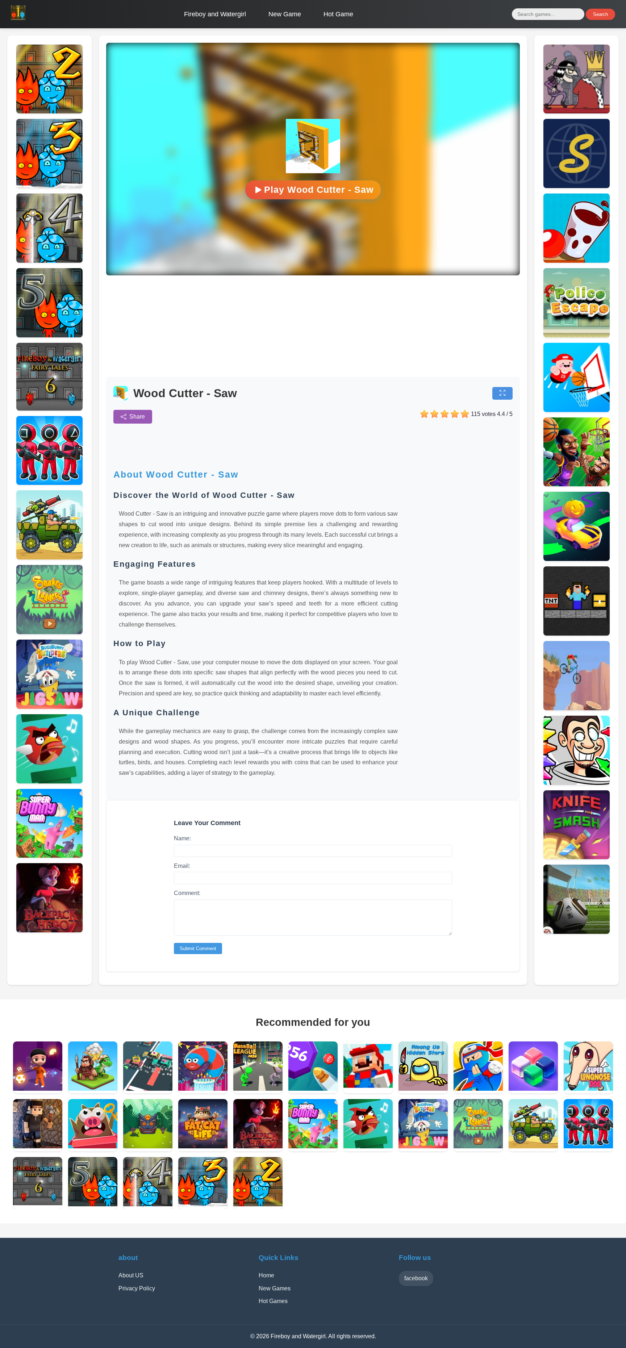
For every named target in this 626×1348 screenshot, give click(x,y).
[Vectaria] (37, 1146)
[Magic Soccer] (37, 1089)
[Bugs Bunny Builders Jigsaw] (49, 707)
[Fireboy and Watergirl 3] (49, 186)
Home (266, 1275)
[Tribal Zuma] (147, 1146)
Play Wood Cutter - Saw (318, 189)
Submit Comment (198, 948)
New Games (275, 1288)
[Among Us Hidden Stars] (423, 1089)
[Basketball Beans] (576, 410)
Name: (182, 838)
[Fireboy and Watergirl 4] (49, 261)
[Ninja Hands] (478, 1089)
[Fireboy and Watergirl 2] (49, 111)
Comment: (187, 893)
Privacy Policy (136, 1288)
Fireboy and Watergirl (215, 14)
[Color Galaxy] (576, 559)
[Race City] (147, 1089)
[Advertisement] (313, 326)
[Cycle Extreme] (576, 708)
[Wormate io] (203, 1089)
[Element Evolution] (92, 1089)
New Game (284, 14)
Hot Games (273, 1301)
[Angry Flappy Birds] (49, 781)
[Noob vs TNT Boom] (576, 634)
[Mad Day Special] (49, 557)
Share (137, 416)
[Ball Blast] (313, 1089)
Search (600, 14)
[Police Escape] (576, 335)
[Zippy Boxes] (92, 1146)
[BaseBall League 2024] (258, 1089)
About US (130, 1275)
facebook (416, 1278)
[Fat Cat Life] (203, 1146)
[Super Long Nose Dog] (588, 1089)
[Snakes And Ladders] (49, 632)
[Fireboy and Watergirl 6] (49, 408)
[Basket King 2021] (576, 484)
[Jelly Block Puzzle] (533, 1089)
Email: (182, 866)
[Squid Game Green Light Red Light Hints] (49, 483)
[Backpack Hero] (49, 930)
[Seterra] (576, 186)
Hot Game (338, 14)
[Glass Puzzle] (576, 261)
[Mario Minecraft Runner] (368, 1089)
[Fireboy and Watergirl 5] (49, 335)
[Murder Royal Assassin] (576, 111)
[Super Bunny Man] (49, 856)
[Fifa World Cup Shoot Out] (576, 932)
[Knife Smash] (576, 857)
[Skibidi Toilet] (576, 783)
